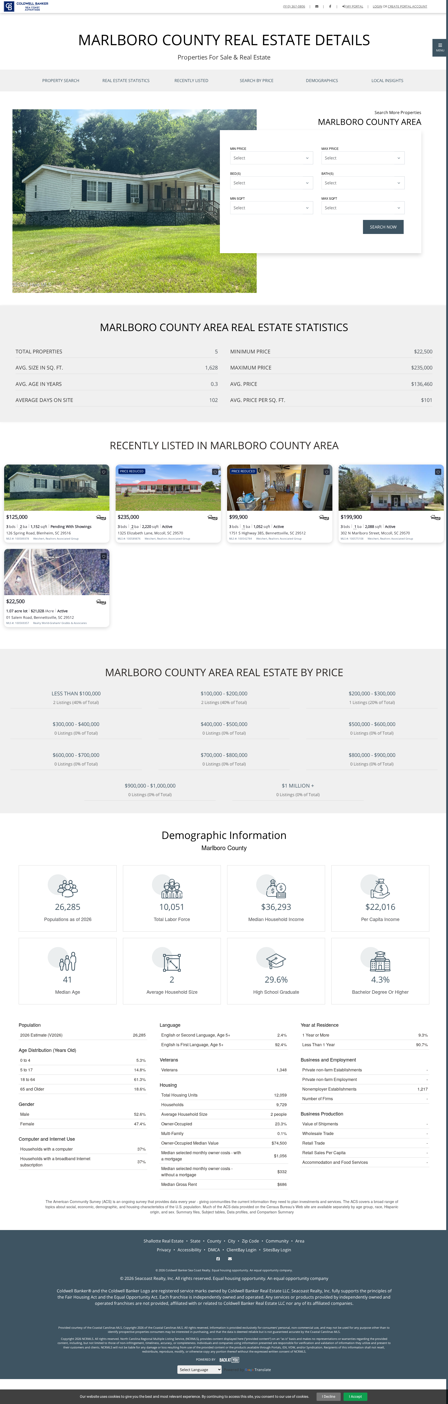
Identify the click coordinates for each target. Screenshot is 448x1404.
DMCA (214, 1250)
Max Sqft (329, 198)
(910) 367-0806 (294, 6)
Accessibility (189, 1250)
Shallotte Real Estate (164, 1241)
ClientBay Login (241, 1250)
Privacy (164, 1250)
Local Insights (387, 80)
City (231, 1241)
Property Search (60, 80)
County (214, 1241)
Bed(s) (235, 173)
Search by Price (257, 80)
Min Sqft (237, 198)
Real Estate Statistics (126, 80)
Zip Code (250, 1241)
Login (377, 6)
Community (277, 1241)
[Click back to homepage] (24, 6)
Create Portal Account (407, 6)
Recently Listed (191, 80)
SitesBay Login (277, 1250)
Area (299, 1241)
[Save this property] (103, 472)
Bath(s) (327, 173)
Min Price (238, 148)
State (195, 1241)
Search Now (383, 227)
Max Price (330, 148)
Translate (263, 1369)
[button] (440, 48)
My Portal (354, 6)
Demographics (322, 80)
